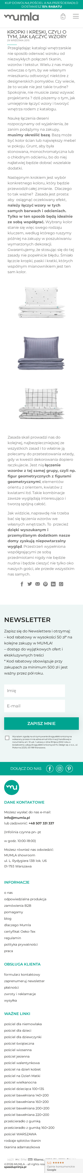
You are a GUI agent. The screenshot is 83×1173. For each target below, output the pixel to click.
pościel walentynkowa (22, 1063)
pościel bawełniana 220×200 (26, 1115)
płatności (11, 987)
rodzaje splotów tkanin (22, 1141)
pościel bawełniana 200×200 (26, 1108)
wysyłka (10, 1000)
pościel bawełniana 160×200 (26, 1102)
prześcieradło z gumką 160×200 (29, 1128)
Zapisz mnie (41, 723)
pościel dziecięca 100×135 (24, 1089)
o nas (8, 893)
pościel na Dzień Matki (22, 1076)
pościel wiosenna (18, 1050)
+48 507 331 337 (41, 823)
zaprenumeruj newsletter (24, 981)
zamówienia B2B (17, 906)
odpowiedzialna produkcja (25, 899)
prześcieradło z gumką (22, 1121)
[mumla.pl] (21, 16)
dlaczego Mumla (17, 925)
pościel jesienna (17, 1056)
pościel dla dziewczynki (23, 1037)
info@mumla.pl (17, 818)
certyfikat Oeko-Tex (19, 931)
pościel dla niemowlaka (23, 1024)
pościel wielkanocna (20, 1082)
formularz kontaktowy (22, 974)
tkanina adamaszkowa (22, 1147)
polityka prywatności (21, 944)
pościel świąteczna (19, 1043)
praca (8, 951)
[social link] (49, 768)
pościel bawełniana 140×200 (26, 1095)
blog (8, 918)
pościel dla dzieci (17, 1030)
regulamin (12, 938)
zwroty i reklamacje (20, 994)
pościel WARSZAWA (20, 1134)
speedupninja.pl (15, 1167)
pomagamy (13, 912)
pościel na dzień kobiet (22, 1069)
